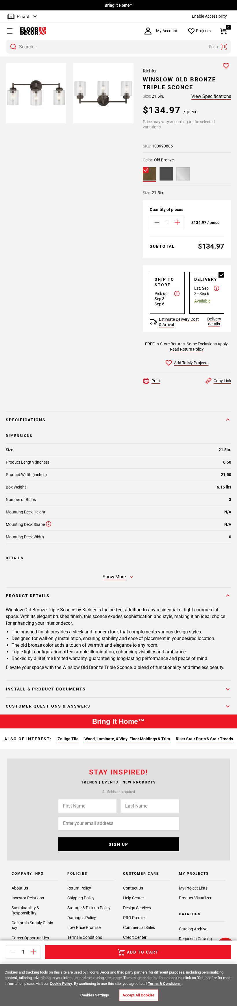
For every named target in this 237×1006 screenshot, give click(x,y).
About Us (20, 888)
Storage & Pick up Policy (88, 907)
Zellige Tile (68, 739)
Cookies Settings (94, 995)
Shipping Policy (81, 898)
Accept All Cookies (139, 995)
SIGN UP (118, 844)
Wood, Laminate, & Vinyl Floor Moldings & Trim (127, 739)
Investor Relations (28, 898)
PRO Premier (134, 917)
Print (155, 380)
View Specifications (211, 96)
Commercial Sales (139, 927)
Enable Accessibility (209, 16)
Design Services (137, 907)
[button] (7, 31)
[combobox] (118, 47)
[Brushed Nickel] (183, 174)
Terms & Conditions (84, 937)
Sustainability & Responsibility (25, 910)
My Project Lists (193, 888)
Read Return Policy (187, 349)
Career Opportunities (30, 938)
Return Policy (79, 888)
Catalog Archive (193, 929)
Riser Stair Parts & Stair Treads (204, 739)
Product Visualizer (195, 898)
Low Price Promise (84, 927)
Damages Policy (81, 917)
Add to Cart (143, 952)
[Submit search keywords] (13, 47)
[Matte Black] (166, 174)
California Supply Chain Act (32, 925)
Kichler (150, 71)
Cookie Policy (61, 983)
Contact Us (133, 888)
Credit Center (135, 937)
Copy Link (222, 380)
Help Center (133, 898)
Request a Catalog (195, 938)
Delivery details (214, 321)
